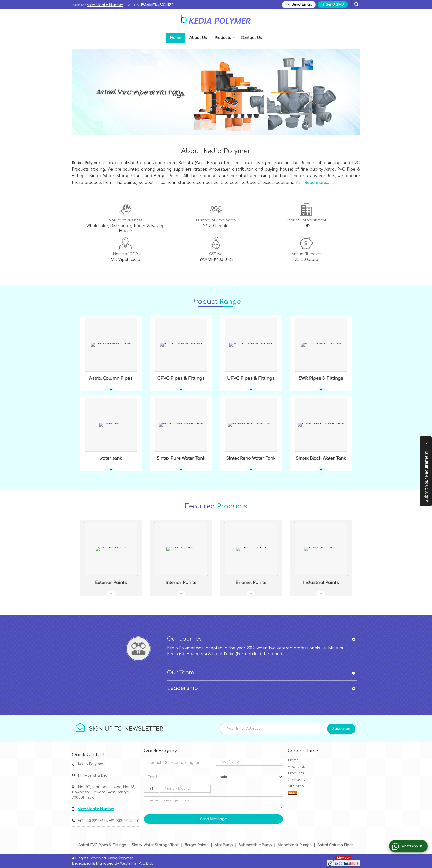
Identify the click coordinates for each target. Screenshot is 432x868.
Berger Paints (197, 845)
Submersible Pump (255, 845)
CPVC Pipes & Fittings (181, 378)
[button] (105, 5)
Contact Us (251, 38)
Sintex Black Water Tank (321, 458)
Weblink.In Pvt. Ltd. (136, 863)
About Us (198, 38)
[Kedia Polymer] (216, 20)
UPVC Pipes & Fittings (251, 378)
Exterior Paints (111, 582)
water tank (111, 458)
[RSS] (292, 793)
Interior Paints (181, 582)
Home (176, 38)
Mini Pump (223, 845)
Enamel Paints (251, 582)
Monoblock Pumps (295, 845)
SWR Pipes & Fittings (321, 378)
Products (223, 38)
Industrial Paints (321, 582)
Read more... (317, 182)
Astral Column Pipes (111, 378)
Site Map (296, 786)
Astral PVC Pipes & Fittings (102, 845)
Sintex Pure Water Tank (181, 458)
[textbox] (177, 763)
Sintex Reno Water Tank (251, 458)
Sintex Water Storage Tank (155, 845)
